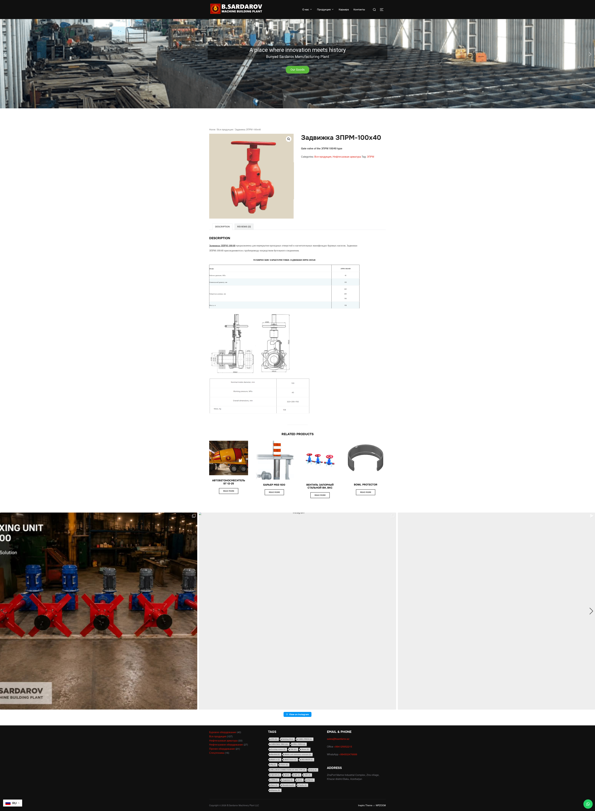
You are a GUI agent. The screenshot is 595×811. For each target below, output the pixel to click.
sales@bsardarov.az (338, 739)
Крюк (274, 785)
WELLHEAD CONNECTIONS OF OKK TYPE (288, 770)
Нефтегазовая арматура (347, 156)
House (305, 749)
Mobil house (290, 759)
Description (222, 226)
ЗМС (307, 775)
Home (212, 129)
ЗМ (287, 775)
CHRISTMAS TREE (279, 744)
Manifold (275, 754)
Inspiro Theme (365, 805)
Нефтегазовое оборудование (226, 744)
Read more (228, 491)
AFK (274, 739)
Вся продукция (225, 129)
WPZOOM (381, 805)
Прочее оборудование (222, 748)
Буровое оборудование (222, 732)
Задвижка (288, 780)
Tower (284, 764)
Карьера (344, 9)
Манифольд (288, 785)
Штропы (275, 790)
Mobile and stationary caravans (298, 754)
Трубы (302, 785)
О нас (305, 9)
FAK (294, 749)
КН (300, 780)
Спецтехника (216, 752)
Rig (273, 764)
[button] (297, 54)
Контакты (359, 9)
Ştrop (313, 770)
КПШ (310, 780)
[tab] (222, 227)
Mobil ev (275, 759)
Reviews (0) (244, 226)
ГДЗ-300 (275, 775)
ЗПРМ (370, 156)
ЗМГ (297, 775)
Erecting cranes (278, 749)
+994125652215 (343, 746)
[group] (98, 611)
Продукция (324, 9)
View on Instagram (299, 714)
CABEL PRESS (305, 739)
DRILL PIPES (299, 744)
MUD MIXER (307, 759)
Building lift (287, 739)
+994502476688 (348, 754)
